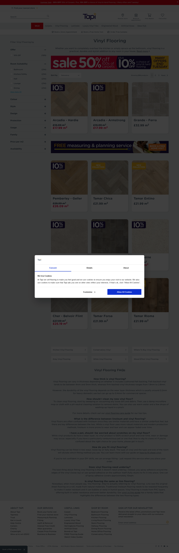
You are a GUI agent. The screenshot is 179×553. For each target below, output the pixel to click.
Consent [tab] (53, 268)
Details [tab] (90, 268)
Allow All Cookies (124, 292)
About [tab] (126, 268)
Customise (87, 292)
